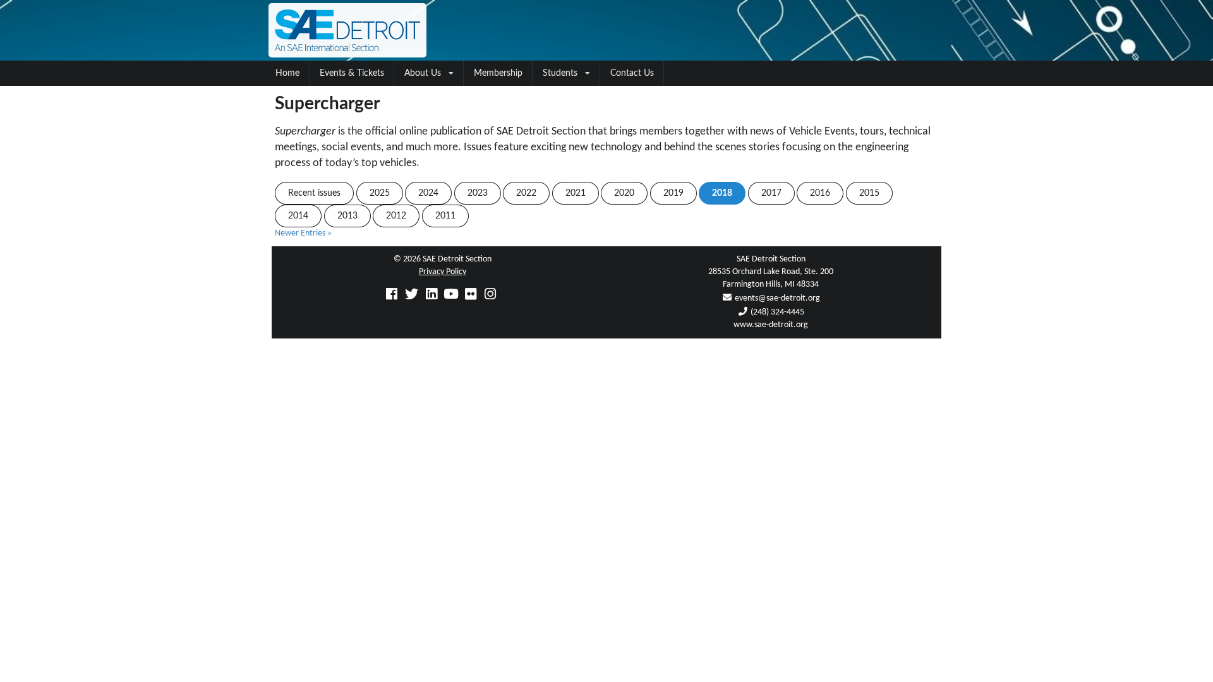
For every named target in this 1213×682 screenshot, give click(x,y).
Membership (498, 73)
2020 (624, 193)
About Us (422, 73)
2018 (722, 193)
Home (287, 73)
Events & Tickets (352, 73)
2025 (380, 193)
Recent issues (314, 193)
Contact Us (632, 73)
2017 (771, 193)
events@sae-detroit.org (777, 298)
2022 (526, 193)
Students (560, 73)
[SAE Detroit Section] (606, 30)
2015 (869, 193)
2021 (575, 193)
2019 (673, 193)
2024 (428, 193)
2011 (445, 216)
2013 (347, 216)
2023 (478, 193)
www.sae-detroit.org (770, 325)
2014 (298, 216)
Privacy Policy (442, 272)
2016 (820, 193)
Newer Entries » (303, 233)
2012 (396, 216)
